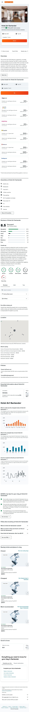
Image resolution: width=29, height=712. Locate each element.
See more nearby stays (23, 550)
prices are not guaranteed (6, 690)
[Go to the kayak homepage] (9, 2)
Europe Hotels (15, 706)
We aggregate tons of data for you (10, 697)
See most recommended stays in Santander (23, 607)
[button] (2, 2)
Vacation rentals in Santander (10, 676)
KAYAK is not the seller (7, 694)
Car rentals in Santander (9, 673)
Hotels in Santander (8, 675)
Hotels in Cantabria (4, 707)
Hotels (9, 706)
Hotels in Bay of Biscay (14, 707)
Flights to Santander (8, 671)
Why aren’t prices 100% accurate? (10, 699)
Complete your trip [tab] (7, 663)
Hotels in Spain (22, 706)
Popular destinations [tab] (18, 663)
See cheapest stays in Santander (23, 579)
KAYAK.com (5, 706)
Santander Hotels (23, 707)
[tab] (5, 285)
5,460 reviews (16, 27)
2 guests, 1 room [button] (7, 37)
